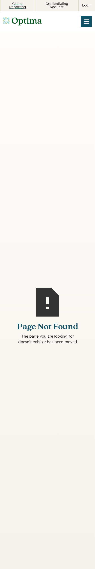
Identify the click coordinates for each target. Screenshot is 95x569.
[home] (35, 21)
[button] (85, 21)
